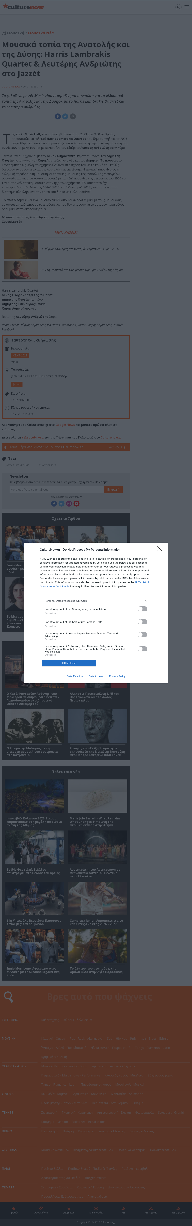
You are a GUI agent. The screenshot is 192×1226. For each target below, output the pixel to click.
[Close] (160, 549)
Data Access (96, 676)
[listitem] (96, 601)
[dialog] (96, 613)
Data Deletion (75, 676)
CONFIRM (69, 663)
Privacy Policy (117, 676)
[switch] (142, 608)
